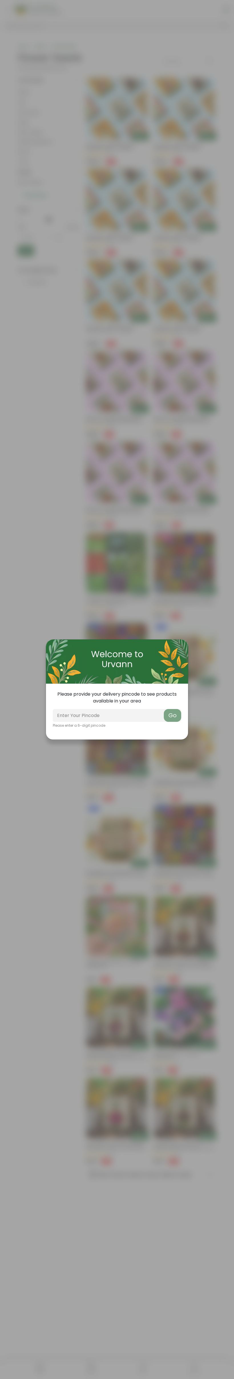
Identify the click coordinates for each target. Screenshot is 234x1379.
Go (172, 715)
